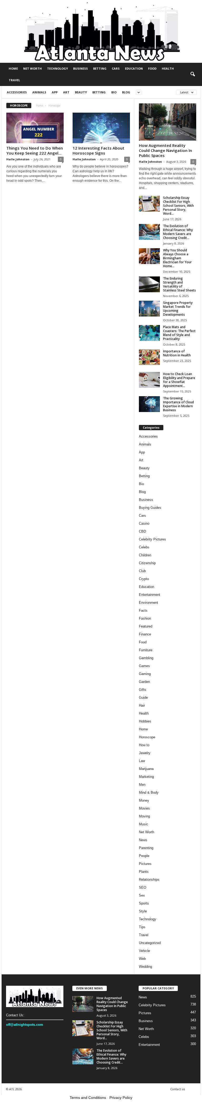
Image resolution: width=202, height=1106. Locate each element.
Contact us (177, 1089)
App (55, 92)
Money (144, 800)
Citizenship (147, 563)
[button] (192, 74)
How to (144, 745)
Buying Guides (150, 508)
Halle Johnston (17, 159)
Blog (126, 92)
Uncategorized (150, 943)
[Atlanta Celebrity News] (101, 31)
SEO (142, 887)
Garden (144, 682)
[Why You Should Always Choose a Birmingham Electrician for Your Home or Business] (149, 256)
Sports (144, 903)
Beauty (81, 92)
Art (66, 92)
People (144, 856)
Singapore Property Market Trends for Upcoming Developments (178, 308)
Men (142, 785)
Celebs (144, 547)
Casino (144, 523)
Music (143, 824)
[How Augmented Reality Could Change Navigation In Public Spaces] (167, 122)
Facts (143, 610)
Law (142, 761)
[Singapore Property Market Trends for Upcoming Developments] (149, 309)
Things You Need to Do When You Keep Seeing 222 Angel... (34, 150)
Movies (144, 808)
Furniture (145, 650)
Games (144, 666)
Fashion (145, 618)
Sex (142, 895)
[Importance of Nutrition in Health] (149, 357)
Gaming (145, 674)
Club (142, 571)
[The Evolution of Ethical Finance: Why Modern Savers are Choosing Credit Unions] (149, 232)
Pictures (145, 864)
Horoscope (147, 737)
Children (145, 555)
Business (80, 68)
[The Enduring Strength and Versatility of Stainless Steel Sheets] (149, 284)
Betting (100, 68)
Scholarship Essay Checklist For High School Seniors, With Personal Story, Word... (178, 205)
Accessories (17, 92)
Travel (14, 80)
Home (13, 68)
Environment (148, 603)
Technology (57, 68)
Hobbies (145, 721)
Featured (145, 626)
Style (143, 911)
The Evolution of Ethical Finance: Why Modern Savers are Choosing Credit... (178, 232)
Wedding (145, 967)
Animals (39, 92)
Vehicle (144, 951)
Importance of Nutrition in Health (177, 353)
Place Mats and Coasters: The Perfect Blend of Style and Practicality (179, 333)
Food (152, 68)
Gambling (146, 658)
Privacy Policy (120, 1097)
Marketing (146, 777)
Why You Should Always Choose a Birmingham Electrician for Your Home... (177, 258)
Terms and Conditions (88, 1097)
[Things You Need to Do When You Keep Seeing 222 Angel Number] (35, 128)
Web (142, 959)
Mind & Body (149, 792)
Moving (144, 816)
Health (168, 68)
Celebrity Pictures (152, 539)
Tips (142, 927)
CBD (142, 531)
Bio (114, 92)
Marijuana (146, 769)
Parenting (146, 848)
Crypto (144, 579)
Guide (143, 698)
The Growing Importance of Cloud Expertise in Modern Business (178, 404)
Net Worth (32, 68)
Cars (116, 68)
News (143, 840)
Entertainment (149, 595)
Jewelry (144, 753)
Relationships (149, 880)
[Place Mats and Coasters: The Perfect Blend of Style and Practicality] (149, 333)
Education (134, 68)
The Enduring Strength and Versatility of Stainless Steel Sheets (179, 284)
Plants (144, 872)
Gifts (142, 690)
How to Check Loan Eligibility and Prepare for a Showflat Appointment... (179, 380)
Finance (145, 634)
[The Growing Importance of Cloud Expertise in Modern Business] (149, 404)
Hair (142, 705)
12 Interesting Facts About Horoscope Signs (98, 150)
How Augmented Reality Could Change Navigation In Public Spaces (165, 150)
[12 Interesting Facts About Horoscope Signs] (101, 128)
